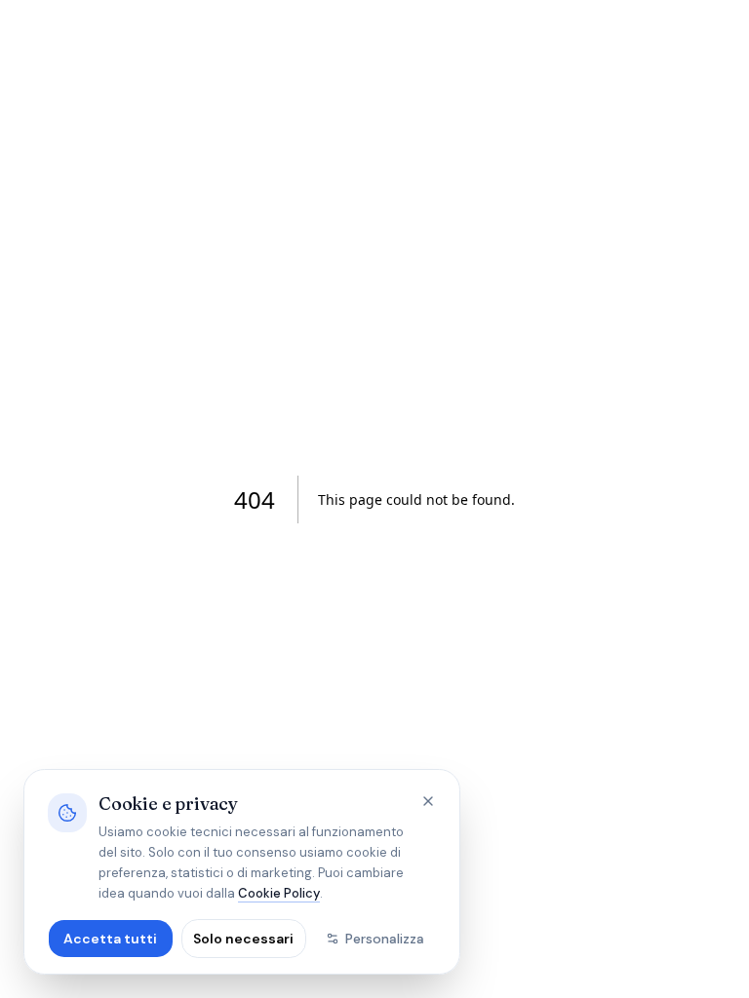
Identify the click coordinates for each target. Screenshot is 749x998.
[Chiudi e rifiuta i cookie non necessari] (428, 801)
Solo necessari (243, 938)
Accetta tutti (110, 938)
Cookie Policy (279, 893)
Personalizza (384, 938)
